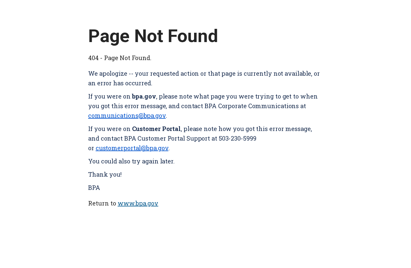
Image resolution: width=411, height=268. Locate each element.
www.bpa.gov (138, 203)
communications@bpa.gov (127, 115)
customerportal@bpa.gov (132, 148)
